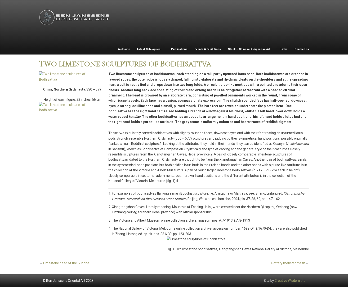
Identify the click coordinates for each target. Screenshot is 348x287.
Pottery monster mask (288, 263)
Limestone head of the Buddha (66, 263)
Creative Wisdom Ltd (290, 280)
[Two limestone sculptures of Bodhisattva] (70, 76)
